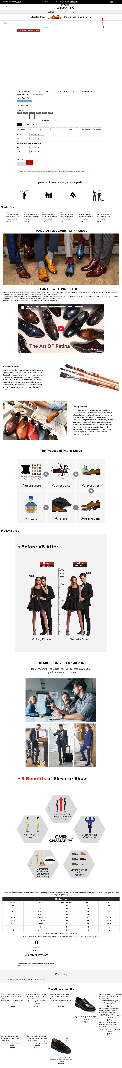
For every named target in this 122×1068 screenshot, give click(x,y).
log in (36, 979)
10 (59, 129)
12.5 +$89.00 (85, 129)
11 (64, 129)
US (19, 124)
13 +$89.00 (97, 129)
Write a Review (38, 95)
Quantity (20, 160)
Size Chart (45, 120)
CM (40, 124)
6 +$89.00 (21, 129)
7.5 (41, 129)
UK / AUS (27, 124)
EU (34, 124)
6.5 (30, 129)
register (42, 979)
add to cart (29, 162)
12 (76, 129)
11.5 (70, 129)
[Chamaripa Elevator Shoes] (61, 6)
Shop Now (73, 2)
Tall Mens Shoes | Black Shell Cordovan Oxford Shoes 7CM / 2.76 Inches (104, 216)
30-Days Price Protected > (24, 101)
